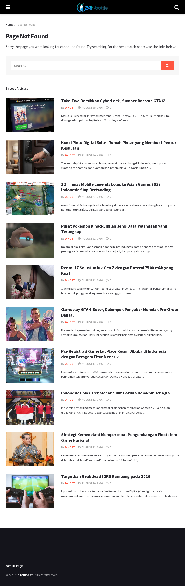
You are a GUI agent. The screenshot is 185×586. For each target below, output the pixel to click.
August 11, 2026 (92, 447)
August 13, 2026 (92, 363)
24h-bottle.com (24, 575)
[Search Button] (167, 65)
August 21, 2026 (92, 280)
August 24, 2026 (92, 155)
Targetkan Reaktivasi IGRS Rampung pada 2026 (105, 476)
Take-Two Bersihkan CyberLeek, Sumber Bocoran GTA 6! (113, 100)
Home (9, 24)
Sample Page (14, 566)
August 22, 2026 (92, 238)
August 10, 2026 (92, 483)
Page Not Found (26, 24)
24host (70, 107)
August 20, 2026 (92, 322)
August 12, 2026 (92, 399)
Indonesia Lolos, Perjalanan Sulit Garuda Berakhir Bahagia (115, 393)
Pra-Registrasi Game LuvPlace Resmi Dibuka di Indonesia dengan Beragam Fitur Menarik (113, 353)
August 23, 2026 (92, 197)
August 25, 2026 (92, 107)
